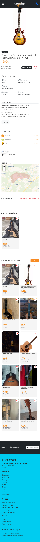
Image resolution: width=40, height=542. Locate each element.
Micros (4, 488)
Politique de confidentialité (10, 532)
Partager (7, 198)
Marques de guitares (8, 511)
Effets (4, 486)
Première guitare (7, 509)
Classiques (5, 479)
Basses (4, 481)
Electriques (5, 474)
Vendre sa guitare (7, 504)
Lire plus (5, 122)
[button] (4, 166)
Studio (4, 491)
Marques (5, 518)
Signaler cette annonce (29, 198)
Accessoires (6, 493)
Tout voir (35, 261)
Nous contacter (32, 448)
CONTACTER (26, 67)
